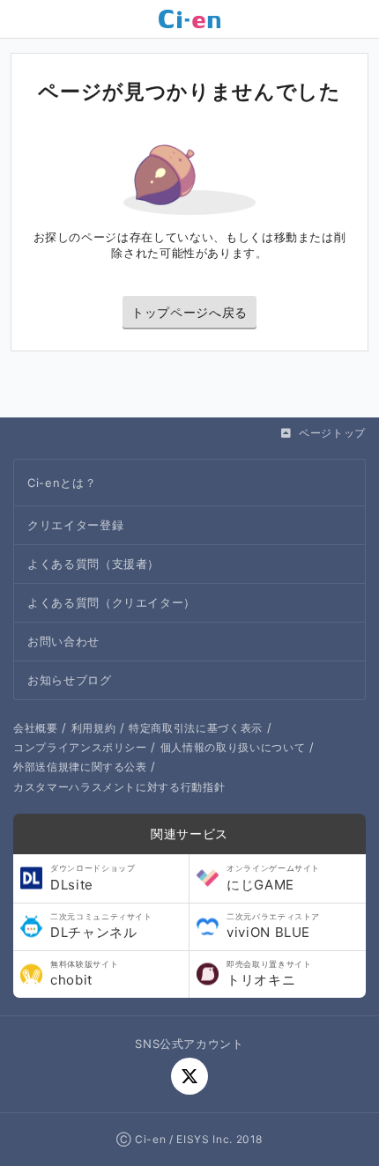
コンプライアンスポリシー (80, 747)
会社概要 (35, 727)
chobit (84, 974)
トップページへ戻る (189, 312)
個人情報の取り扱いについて (232, 747)
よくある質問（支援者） (93, 564)
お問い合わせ (63, 641)
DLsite (93, 878)
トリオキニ (269, 974)
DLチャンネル (101, 926)
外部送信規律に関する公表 (80, 766)
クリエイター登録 (75, 525)
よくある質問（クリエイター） (111, 602)
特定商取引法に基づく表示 (196, 727)
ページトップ (332, 432)
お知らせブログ (69, 680)
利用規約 (93, 727)
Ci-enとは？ (61, 483)
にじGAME (273, 878)
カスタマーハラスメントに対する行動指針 (119, 786)
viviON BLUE (273, 926)
